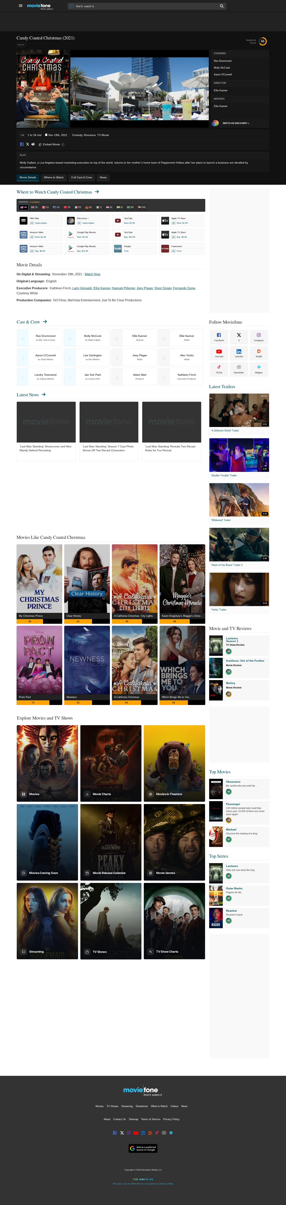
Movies (100, 1106)
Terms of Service (150, 1119)
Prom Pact (25, 697)
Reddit (32, 144)
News (184, 1106)
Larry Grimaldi (82, 288)
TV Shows (112, 1106)
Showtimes (142, 1106)
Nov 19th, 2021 (57, 135)
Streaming (127, 1106)
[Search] (222, 6)
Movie (21, 45)
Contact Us (119, 1119)
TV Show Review (235, 645)
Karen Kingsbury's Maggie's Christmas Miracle (183, 615)
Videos (174, 1106)
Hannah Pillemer (123, 288)
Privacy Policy (171, 1119)
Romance (90, 135)
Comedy (77, 135)
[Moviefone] (41, 6)
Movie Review (233, 665)
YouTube (219, 356)
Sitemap (133, 1119)
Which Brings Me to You (175, 697)
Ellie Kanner (101, 288)
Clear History (74, 615)
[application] (139, 89)
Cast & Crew (28, 322)
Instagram (259, 340)
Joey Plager (145, 288)
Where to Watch (54, 192)
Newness (72, 697)
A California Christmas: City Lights (133, 615)
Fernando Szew (184, 288)
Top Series (218, 856)
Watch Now (92, 274)
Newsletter (239, 372)
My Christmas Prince (31, 615)
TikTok (219, 372)
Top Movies (219, 771)
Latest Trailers (222, 386)
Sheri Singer (163, 288)
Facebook (22, 144)
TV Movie (103, 135)
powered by (24, 202)
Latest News (28, 394)
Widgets (259, 372)
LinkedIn (239, 356)
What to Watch (159, 1106)
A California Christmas (126, 697)
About (107, 1119)
